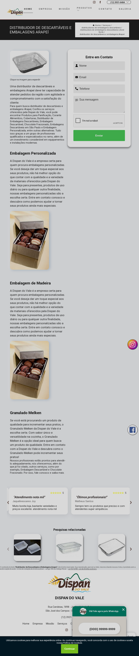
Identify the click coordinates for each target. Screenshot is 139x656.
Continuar (69, 649)
